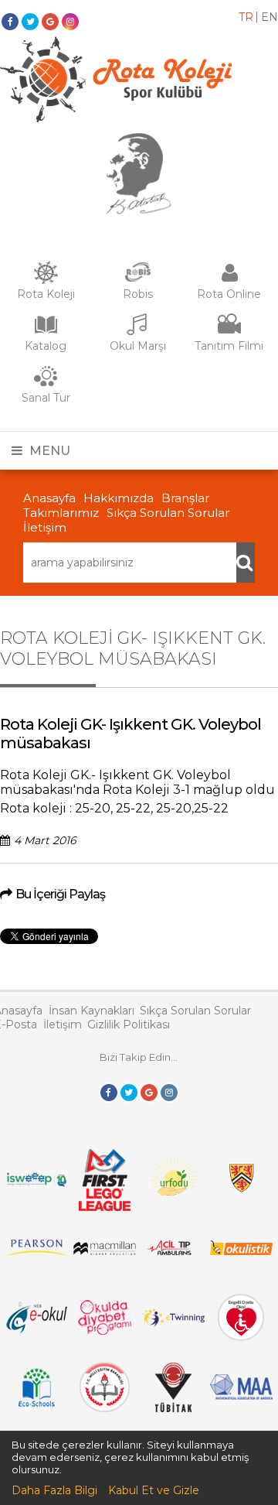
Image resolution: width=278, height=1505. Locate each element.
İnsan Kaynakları (91, 1011)
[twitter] (30, 22)
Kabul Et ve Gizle (153, 1490)
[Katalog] (45, 332)
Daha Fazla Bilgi (54, 1490)
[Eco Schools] (37, 1403)
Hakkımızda (118, 498)
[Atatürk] (139, 210)
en (269, 17)
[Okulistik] (241, 1251)
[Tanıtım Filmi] (229, 332)
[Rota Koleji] (46, 280)
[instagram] (70, 22)
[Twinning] (173, 1323)
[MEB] (105, 1408)
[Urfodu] (172, 1202)
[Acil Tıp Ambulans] (173, 1251)
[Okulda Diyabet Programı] (104, 1331)
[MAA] (241, 1396)
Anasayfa (49, 498)
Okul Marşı (138, 346)
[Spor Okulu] (116, 118)
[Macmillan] (104, 1251)
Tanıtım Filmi (229, 346)
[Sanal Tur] (45, 384)
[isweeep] (36, 1186)
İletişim (44, 527)
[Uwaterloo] (241, 1189)
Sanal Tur (46, 398)
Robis (138, 294)
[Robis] (138, 279)
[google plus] (50, 22)
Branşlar (185, 498)
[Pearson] (36, 1252)
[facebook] (10, 22)
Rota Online (229, 294)
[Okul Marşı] (137, 332)
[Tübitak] (173, 1408)
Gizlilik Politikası (128, 1024)
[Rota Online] (229, 280)
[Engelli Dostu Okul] (241, 1337)
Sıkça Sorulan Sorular (168, 512)
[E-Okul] (36, 1330)
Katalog (45, 346)
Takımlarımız (61, 512)
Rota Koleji (46, 294)
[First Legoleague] (105, 1207)
